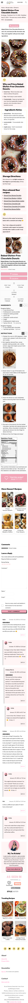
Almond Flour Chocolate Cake (12, 203)
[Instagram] (5, 948)
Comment (4, 568)
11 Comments (8, 19)
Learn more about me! (14, 869)
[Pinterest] (22, 948)
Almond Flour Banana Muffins (12, 209)
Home (3, 7)
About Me (4, 959)
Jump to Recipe (14, 25)
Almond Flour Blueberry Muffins (13, 198)
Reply (23, 635)
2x (23, 305)
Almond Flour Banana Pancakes (12, 195)
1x (20, 305)
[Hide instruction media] (25, 333)
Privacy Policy (5, 961)
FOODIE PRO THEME (15, 1002)
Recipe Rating (5, 562)
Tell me (13, 479)
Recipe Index (9, 7)
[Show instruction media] (23, 333)
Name (3, 591)
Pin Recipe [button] (15, 274)
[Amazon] (14, 948)
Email (3, 597)
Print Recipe (15, 278)
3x (25, 305)
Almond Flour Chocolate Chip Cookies (14, 206)
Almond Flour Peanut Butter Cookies (14, 201)
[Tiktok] (18, 948)
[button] (1, 269)
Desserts (16, 7)
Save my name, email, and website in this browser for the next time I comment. (15, 605)
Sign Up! (3, 971)
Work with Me (5, 982)
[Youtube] (9, 948)
